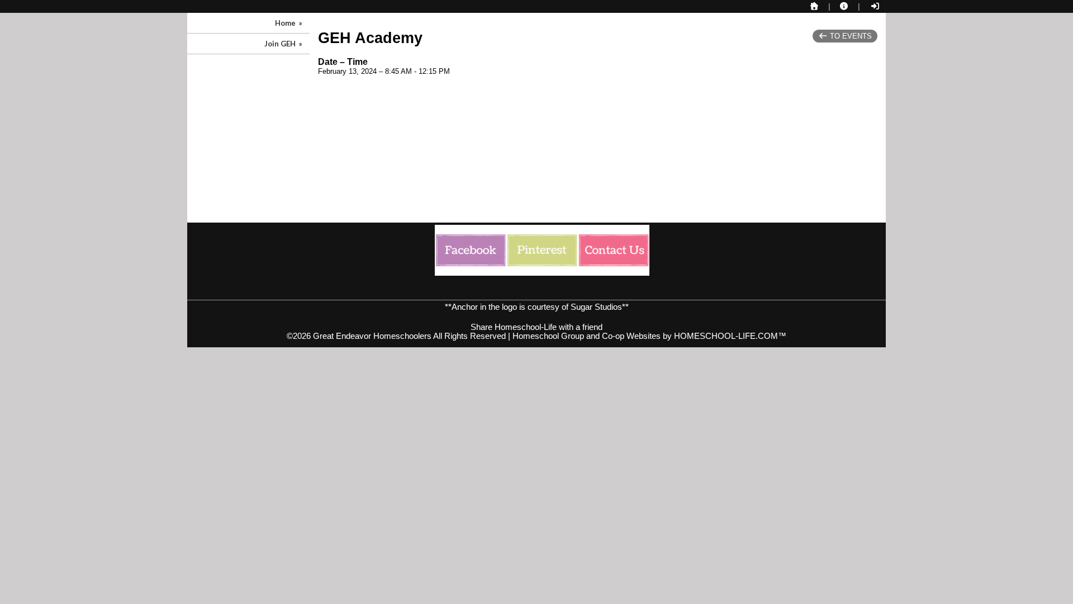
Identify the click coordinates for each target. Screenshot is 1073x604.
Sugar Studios (596, 307)
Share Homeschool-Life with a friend (536, 327)
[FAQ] (844, 6)
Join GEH (284, 43)
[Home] (814, 6)
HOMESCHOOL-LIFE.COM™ (730, 336)
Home (289, 22)
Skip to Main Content (536, 318)
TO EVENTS (850, 36)
